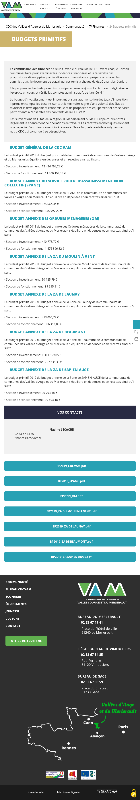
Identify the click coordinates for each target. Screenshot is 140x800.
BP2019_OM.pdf (71, 496)
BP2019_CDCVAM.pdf (71, 466)
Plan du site (36, 792)
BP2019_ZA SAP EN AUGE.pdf (71, 557)
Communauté (30, 4)
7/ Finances (96, 26)
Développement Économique (61, 6)
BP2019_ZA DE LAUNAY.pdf (71, 526)
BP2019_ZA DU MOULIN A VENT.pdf (71, 511)
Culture (98, 4)
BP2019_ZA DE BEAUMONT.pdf (71, 542)
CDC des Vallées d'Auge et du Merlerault (33, 26)
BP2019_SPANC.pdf (71, 481)
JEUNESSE (89, 4)
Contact (108, 4)
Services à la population (45, 6)
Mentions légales (69, 792)
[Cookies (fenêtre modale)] (133, 793)
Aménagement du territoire (76, 6)
